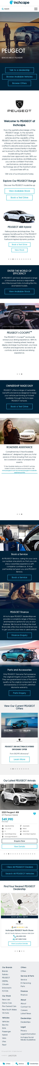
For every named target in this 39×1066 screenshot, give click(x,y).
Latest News (26, 1013)
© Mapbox (33, 914)
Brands (5, 971)
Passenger (6, 1031)
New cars (6, 999)
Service (24, 980)
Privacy (24, 1031)
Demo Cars (7, 1003)
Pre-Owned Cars (9, 1006)
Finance (24, 995)
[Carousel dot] (8, 259)
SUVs (4, 1028)
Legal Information (28, 1034)
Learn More (19, 759)
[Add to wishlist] (35, 813)
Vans (4, 1038)
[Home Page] (19, 2)
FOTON (5, 991)
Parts (23, 986)
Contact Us (25, 1007)
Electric (5, 1025)
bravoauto (6, 988)
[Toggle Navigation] (35, 9)
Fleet (4, 1045)
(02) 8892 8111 (21, 936)
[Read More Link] (19, 904)
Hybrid (4, 1035)
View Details (20, 846)
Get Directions (20, 939)
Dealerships (25, 1022)
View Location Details (19, 944)
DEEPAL (5, 981)
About (23, 1003)
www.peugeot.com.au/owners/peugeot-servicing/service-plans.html (20, 472)
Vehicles (5, 1021)
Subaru (5, 974)
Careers (24, 1010)
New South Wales (9, 1010)
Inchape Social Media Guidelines (28, 1038)
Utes (4, 1041)
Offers (23, 971)
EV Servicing (26, 983)
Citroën (5, 984)
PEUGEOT (6, 978)
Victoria (5, 1013)
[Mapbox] (7, 913)
